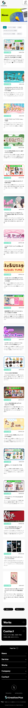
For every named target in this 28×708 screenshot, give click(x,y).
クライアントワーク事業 (9, 34)
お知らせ (19, 34)
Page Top (12, 648)
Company (6, 671)
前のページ (9, 609)
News (4, 653)
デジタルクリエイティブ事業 (10, 30)
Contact (5, 677)
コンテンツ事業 (11, 27)
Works (4, 665)
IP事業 (19, 27)
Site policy (8, 693)
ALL (5, 27)
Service (5, 659)
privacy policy (18, 693)
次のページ (19, 609)
